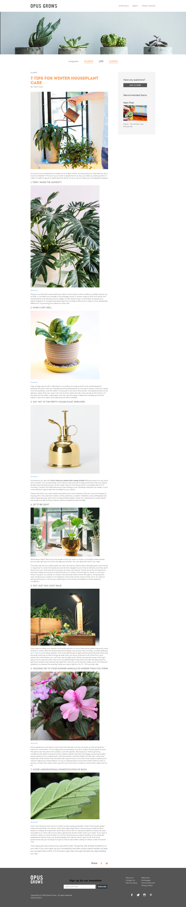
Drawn (39, 898)
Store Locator (148, 6)
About (135, 6)
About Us (129, 878)
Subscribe (102, 887)
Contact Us (130, 880)
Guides (113, 61)
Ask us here (135, 85)
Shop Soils (124, 6)
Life (101, 61)
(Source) (34, 382)
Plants (88, 61)
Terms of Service (148, 883)
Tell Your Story (131, 883)
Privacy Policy (147, 885)
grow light (35, 653)
